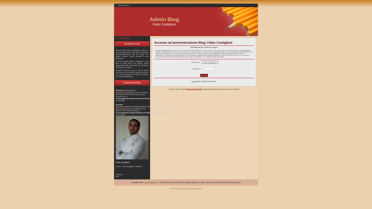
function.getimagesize (125, 92)
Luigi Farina (183, 188)
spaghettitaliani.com (151, 182)
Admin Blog (164, 19)
